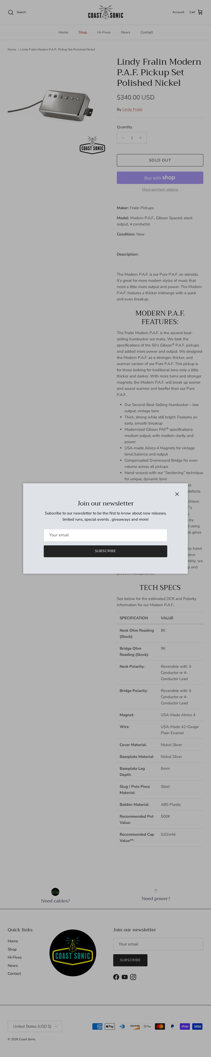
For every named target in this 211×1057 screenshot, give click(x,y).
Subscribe (105, 551)
